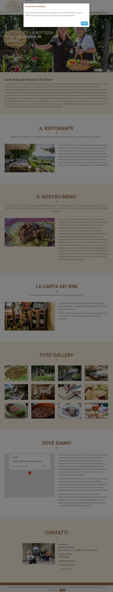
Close (84, 23)
